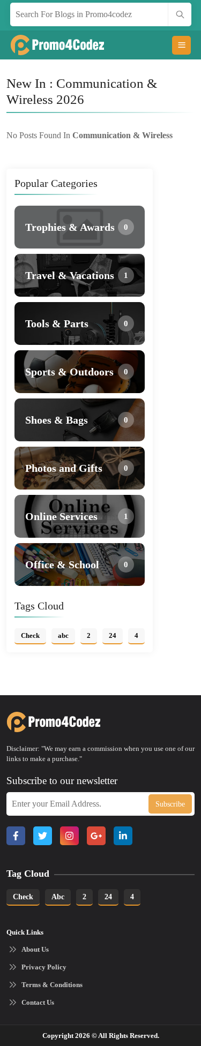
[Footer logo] (42, 722)
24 (108, 897)
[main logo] (46, 45)
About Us (35, 949)
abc (57, 897)
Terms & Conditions (52, 985)
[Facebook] (15, 835)
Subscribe (170, 804)
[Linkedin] (123, 835)
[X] (42, 835)
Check (23, 897)
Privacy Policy (43, 967)
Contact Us (37, 1002)
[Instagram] (69, 835)
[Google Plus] (96, 835)
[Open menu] (181, 45)
